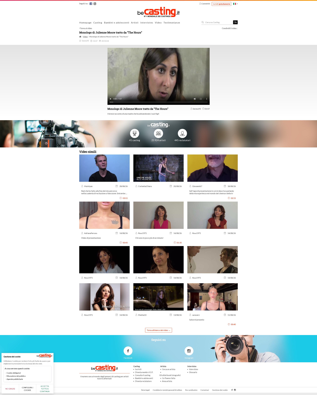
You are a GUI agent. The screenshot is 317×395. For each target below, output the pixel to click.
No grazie (10, 389)
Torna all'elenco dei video (157, 330)
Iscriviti (221, 4)
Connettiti (205, 3)
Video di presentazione (91, 238)
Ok (235, 22)
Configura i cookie (27, 388)
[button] (235, 4)
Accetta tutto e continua (45, 388)
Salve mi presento (196, 319)
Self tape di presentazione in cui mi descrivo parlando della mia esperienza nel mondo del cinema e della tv (211, 192)
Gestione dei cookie (220, 390)
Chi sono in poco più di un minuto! (149, 238)
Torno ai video (86, 28)
